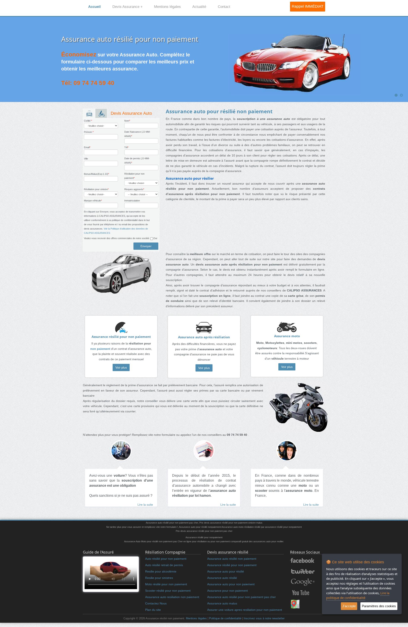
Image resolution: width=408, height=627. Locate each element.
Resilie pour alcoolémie (160, 571)
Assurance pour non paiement (227, 590)
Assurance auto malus (222, 603)
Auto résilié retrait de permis (164, 565)
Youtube (300, 592)
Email (87, 147)
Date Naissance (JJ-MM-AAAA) (137, 134)
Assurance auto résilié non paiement (231, 558)
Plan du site (153, 609)
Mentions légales (167, 7)
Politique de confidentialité (225, 618)
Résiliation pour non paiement (134, 175)
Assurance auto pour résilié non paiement (219, 111)
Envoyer (146, 246)
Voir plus (121, 367)
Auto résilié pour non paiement (165, 558)
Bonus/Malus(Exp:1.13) (96, 174)
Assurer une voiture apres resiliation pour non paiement (244, 609)
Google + (302, 582)
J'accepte (349, 606)
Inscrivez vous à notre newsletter (264, 618)
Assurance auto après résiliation (204, 337)
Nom (127, 120)
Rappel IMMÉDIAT (307, 6)
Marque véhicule (93, 200)
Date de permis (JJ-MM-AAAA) (137, 160)
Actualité (199, 7)
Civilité (88, 120)
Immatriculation (132, 200)
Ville (86, 158)
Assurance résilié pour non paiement (121, 336)
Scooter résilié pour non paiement (168, 590)
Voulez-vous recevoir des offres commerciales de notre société (116, 238)
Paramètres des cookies (379, 606)
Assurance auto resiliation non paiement (172, 597)
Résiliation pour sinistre (96, 189)
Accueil (94, 7)
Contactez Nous (156, 603)
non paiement (100, 348)
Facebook (302, 561)
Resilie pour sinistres (159, 578)
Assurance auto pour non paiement (231, 584)
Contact (224, 7)
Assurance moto (287, 336)
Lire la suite (145, 504)
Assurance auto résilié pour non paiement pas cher (241, 597)
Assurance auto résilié (222, 578)
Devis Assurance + (127, 7)
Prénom (89, 132)
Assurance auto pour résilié (225, 571)
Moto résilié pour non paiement (166, 584)
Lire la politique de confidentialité (357, 595)
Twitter (302, 571)
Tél (126, 147)
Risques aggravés (134, 189)
